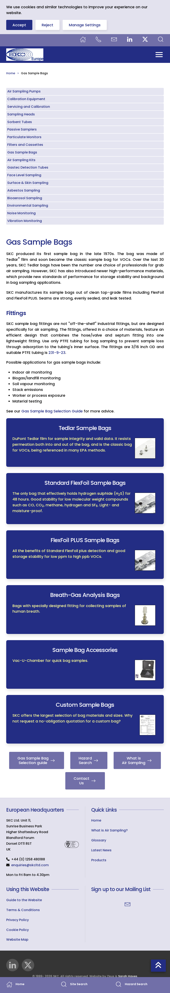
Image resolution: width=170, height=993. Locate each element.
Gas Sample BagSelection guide (33, 760)
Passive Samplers (22, 129)
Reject (47, 25)
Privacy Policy (17, 920)
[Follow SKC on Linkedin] (12, 965)
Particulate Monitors (24, 137)
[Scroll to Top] (158, 965)
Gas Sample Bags (22, 152)
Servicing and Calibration (28, 106)
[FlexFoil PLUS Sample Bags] (85, 554)
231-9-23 (57, 352)
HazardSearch (85, 760)
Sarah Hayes (127, 976)
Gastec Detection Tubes (27, 167)
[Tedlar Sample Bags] (85, 442)
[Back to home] (24, 54)
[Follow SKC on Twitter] (28, 965)
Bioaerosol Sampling (24, 198)
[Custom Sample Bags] (85, 719)
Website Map (17, 939)
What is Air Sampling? (109, 830)
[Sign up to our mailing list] (127, 904)
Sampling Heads (21, 114)
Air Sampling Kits (21, 160)
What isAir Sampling (133, 760)
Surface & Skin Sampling (27, 182)
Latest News (101, 850)
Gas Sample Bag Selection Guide (52, 411)
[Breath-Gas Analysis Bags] (85, 609)
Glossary (98, 840)
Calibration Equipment (26, 99)
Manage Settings (85, 25)
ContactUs (81, 781)
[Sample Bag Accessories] (85, 664)
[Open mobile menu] (159, 54)
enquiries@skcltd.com (30, 865)
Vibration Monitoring (24, 220)
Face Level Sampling (24, 175)
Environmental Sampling (27, 205)
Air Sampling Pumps (24, 91)
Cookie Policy (17, 929)
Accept (19, 25)
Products (98, 860)
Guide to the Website (24, 900)
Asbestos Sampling (23, 190)
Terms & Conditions (23, 910)
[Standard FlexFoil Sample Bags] (85, 498)
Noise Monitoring (21, 213)
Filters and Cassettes (25, 144)
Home (96, 820)
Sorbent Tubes (19, 122)
